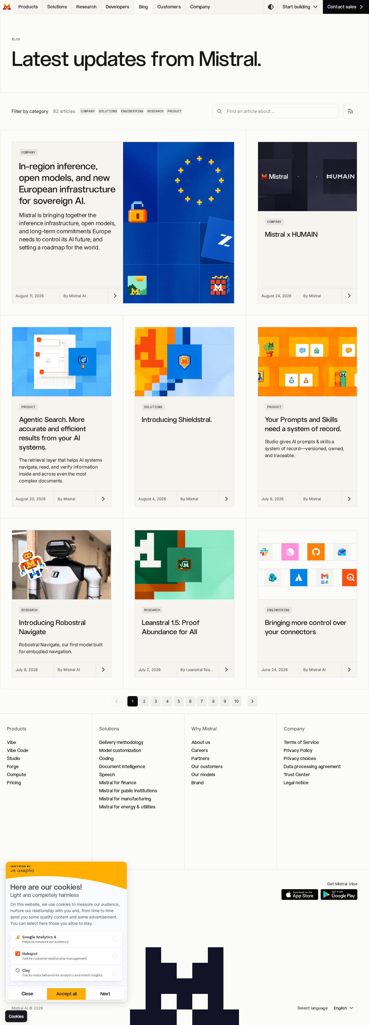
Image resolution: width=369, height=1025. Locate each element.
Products (28, 7)
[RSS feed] (350, 111)
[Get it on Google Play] (339, 894)
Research (86, 7)
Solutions (57, 7)
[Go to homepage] (7, 7)
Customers (168, 7)
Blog (143, 7)
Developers (117, 7)
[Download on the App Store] (299, 894)
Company (200, 7)
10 (236, 701)
